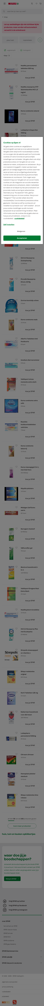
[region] (22, 190)
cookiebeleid (19, 218)
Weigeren (21, 231)
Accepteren (22, 238)
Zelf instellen (8, 224)
